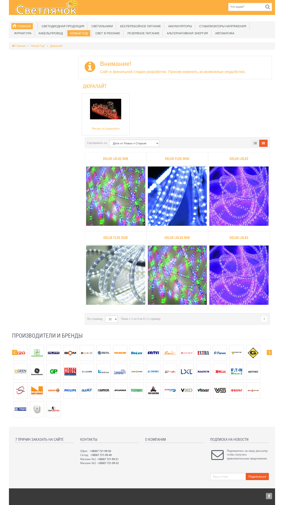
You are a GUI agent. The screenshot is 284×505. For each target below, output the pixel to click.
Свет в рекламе (107, 33)
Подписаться (257, 476)
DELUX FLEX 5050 (177, 159)
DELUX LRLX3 (239, 238)
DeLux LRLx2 (239, 159)
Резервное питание (142, 33)
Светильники (101, 26)
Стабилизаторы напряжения (222, 26)
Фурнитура (21, 33)
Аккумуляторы (179, 26)
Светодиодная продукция (62, 26)
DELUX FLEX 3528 (115, 238)
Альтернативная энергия (186, 33)
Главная (24, 26)
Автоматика (224, 33)
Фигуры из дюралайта (106, 128)
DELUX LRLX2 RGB (115, 159)
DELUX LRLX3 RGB (177, 238)
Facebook (269, 496)
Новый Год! (78, 33)
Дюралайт (56, 45)
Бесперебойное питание (140, 26)
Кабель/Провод (50, 33)
